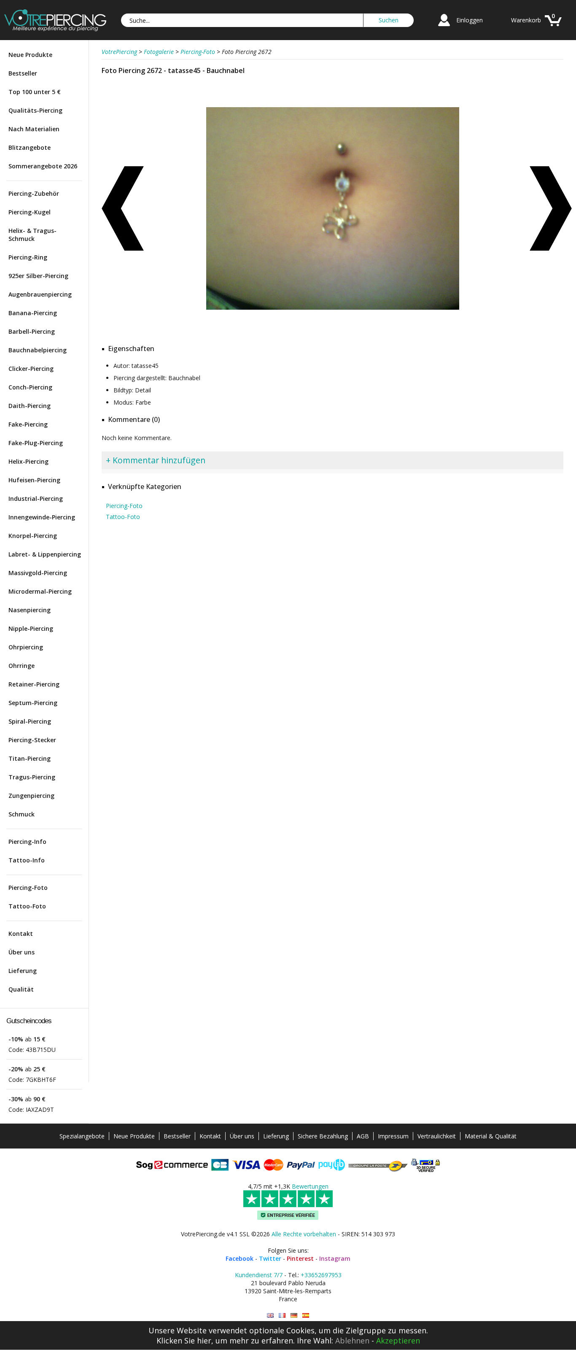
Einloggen (469, 20)
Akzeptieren (398, 1340)
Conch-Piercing (30, 387)
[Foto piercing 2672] (306, 1315)
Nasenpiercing (29, 610)
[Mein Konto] (444, 27)
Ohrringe (21, 666)
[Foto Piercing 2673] (123, 208)
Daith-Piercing (29, 406)
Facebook (239, 1258)
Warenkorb (526, 20)
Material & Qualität (491, 1136)
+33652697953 (321, 1275)
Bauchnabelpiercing (37, 350)
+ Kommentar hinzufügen (155, 460)
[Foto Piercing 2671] (551, 208)
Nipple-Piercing (30, 628)
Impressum (393, 1136)
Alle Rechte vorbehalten (304, 1234)
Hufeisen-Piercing (34, 480)
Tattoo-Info (26, 860)
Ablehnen (352, 1340)
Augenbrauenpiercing (40, 294)
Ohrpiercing (25, 647)
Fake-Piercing (28, 424)
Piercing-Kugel (29, 212)
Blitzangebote (29, 147)
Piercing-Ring (27, 257)
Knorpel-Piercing (32, 536)
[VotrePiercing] (55, 29)
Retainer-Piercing (33, 684)
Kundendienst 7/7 (259, 1275)
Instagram (334, 1258)
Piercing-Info (27, 842)
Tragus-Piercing (31, 777)
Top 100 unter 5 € (34, 92)
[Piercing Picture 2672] (270, 1315)
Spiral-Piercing (29, 721)
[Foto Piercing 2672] (333, 333)
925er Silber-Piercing (38, 276)
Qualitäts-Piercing (35, 110)
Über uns (21, 952)
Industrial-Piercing (35, 499)
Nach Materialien (33, 129)
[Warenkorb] (553, 27)
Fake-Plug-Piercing (35, 443)
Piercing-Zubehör (33, 193)
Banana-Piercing (32, 313)
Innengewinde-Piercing (41, 517)
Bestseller (22, 73)
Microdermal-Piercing (40, 591)
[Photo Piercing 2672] (282, 1315)
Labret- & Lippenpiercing (44, 554)
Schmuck (21, 814)
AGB (363, 1136)
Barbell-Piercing (31, 331)
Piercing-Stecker (32, 740)
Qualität (21, 989)
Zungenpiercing (31, 796)
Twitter (270, 1258)
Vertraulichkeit (436, 1136)
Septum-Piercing (32, 703)
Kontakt (20, 934)
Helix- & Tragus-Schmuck (32, 235)
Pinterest (300, 1258)
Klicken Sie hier (183, 1340)
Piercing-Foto (28, 888)
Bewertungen (310, 1186)
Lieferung (22, 971)
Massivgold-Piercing (37, 573)
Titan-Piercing (29, 758)
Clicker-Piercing (31, 369)
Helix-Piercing (28, 461)
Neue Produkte (30, 55)
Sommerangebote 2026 (42, 166)
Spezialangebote (82, 1136)
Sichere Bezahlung (323, 1136)
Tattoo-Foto (27, 906)
